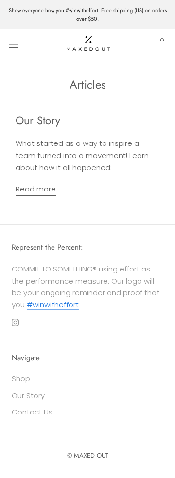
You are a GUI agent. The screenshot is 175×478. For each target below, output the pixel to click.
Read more (36, 189)
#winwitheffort (53, 305)
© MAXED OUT (87, 455)
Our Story (38, 120)
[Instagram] (15, 323)
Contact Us (32, 412)
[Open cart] (162, 43)
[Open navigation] (13, 44)
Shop (21, 378)
